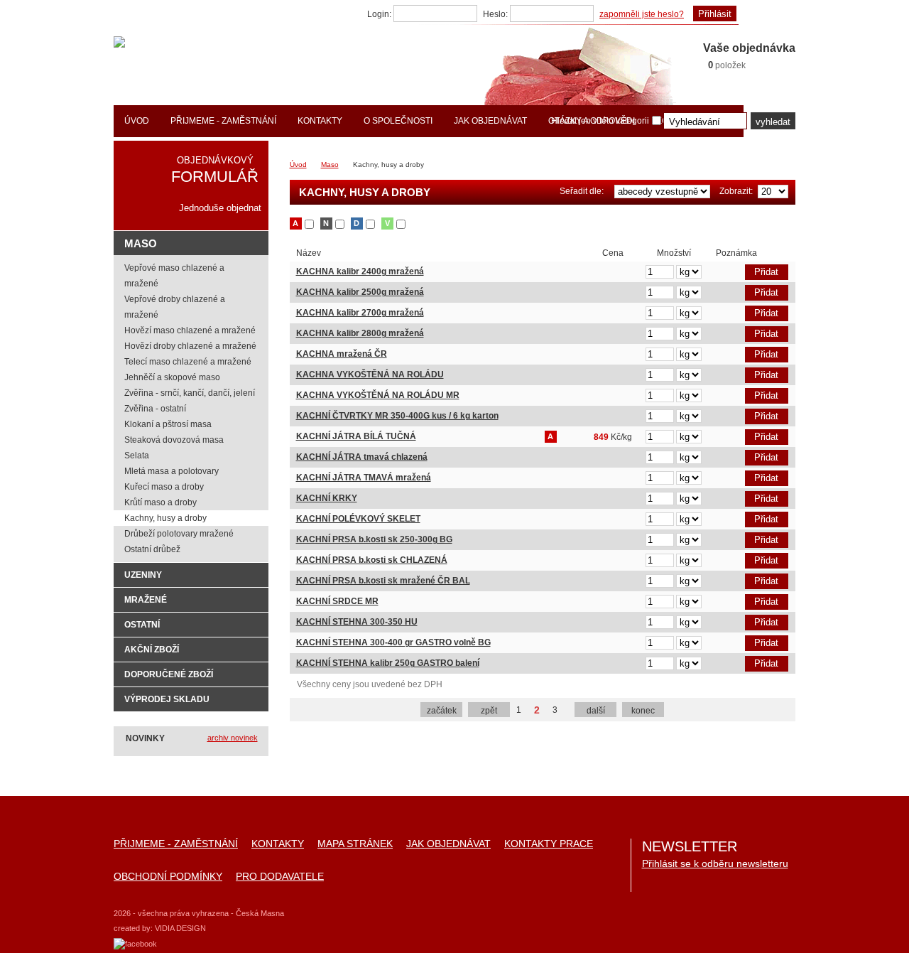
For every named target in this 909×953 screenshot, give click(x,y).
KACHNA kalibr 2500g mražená (360, 292)
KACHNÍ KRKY (326, 498)
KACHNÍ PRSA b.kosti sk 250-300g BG (374, 539)
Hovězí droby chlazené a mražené (190, 346)
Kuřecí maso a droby (164, 487)
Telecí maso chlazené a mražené (187, 362)
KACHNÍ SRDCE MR (337, 601)
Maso (330, 164)
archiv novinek (232, 737)
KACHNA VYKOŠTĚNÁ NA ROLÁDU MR (377, 395)
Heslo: (495, 14)
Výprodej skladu (166, 699)
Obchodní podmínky (168, 876)
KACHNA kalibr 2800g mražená (360, 333)
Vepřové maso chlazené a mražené (174, 276)
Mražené (145, 600)
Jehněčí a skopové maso (172, 377)
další (596, 711)
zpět (489, 711)
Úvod (298, 164)
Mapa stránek (355, 844)
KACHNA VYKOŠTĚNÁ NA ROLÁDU (370, 374)
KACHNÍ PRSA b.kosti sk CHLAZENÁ (371, 560)
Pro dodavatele (280, 876)
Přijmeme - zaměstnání (176, 844)
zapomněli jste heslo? (641, 14)
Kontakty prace (548, 844)
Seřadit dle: (582, 191)
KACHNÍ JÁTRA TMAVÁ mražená (363, 478)
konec (643, 711)
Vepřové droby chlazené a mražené (174, 307)
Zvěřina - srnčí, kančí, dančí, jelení (189, 393)
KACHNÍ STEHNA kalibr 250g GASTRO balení (387, 663)
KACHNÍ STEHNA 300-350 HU (357, 622)
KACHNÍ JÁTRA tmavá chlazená (362, 457)
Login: (379, 14)
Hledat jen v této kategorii (600, 121)
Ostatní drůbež (152, 549)
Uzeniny (143, 575)
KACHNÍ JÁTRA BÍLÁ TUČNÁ (356, 436)
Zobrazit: (736, 191)
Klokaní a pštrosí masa (168, 424)
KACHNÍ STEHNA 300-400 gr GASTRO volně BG (393, 642)
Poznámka (720, 273)
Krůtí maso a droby (160, 502)
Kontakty (277, 844)
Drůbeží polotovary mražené (179, 534)
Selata (136, 456)
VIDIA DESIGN (180, 928)
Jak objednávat (448, 844)
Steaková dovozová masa (174, 440)
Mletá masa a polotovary (171, 471)
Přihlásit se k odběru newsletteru (715, 863)
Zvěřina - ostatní (155, 409)
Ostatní (142, 625)
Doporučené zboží (168, 674)
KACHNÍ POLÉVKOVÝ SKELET (358, 519)
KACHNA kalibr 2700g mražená (360, 313)
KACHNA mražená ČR (341, 354)
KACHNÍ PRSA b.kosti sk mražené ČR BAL (383, 581)
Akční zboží (151, 650)
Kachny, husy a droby (165, 518)
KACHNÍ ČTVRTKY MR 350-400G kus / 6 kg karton (397, 416)
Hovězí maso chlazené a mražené (190, 330)
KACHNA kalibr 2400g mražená (360, 271)
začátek (442, 711)
